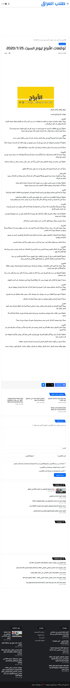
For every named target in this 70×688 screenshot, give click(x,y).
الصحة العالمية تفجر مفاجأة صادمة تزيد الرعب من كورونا (58, 409)
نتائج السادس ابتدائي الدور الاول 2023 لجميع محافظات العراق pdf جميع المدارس (11, 652)
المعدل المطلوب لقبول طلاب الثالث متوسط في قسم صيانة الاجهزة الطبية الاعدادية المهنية (59, 659)
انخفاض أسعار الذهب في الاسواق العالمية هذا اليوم (35, 399)
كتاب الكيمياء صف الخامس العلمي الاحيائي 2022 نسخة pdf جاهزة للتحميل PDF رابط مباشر (41, 568)
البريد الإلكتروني (61, 456)
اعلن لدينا (41, 637)
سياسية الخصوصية (39, 632)
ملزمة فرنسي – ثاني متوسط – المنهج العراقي (60, 642)
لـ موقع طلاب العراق (37, 684)
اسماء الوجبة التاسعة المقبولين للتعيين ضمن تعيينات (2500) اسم (48, 506)
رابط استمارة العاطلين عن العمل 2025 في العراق (41, 489)
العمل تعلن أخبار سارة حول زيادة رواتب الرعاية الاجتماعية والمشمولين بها (46, 582)
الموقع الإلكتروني (29, 456)
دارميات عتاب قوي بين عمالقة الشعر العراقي (12, 644)
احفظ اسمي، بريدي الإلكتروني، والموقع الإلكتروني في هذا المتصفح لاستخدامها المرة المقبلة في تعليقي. (38, 463)
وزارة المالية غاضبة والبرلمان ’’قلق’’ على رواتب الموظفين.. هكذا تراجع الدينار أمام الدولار (15, 400)
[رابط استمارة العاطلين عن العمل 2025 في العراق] (61, 491)
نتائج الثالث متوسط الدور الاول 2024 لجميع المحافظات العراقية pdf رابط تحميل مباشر (59, 668)
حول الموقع (41, 635)
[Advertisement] (35, 21)
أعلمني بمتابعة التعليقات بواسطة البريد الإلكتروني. (51, 467)
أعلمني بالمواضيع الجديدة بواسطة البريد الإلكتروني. (51, 471)
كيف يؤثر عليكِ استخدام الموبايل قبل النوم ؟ (57, 399)
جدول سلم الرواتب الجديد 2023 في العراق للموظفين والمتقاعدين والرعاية (12, 661)
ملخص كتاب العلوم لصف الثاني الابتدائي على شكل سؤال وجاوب (48, 572)
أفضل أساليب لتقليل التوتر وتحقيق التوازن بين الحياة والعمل (49, 511)
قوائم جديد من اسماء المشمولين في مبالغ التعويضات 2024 (49, 501)
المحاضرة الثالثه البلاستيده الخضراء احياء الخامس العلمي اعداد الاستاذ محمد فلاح (59, 650)
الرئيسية (62, 40)
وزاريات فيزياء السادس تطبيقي (57, 496)
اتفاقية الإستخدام (39, 640)
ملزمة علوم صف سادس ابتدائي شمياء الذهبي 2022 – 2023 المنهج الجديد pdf (44, 577)
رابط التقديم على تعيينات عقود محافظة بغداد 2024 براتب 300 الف (47, 563)
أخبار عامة (56, 40)
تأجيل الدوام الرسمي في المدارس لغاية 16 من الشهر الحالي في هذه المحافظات (59, 634)
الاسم (64, 448)
